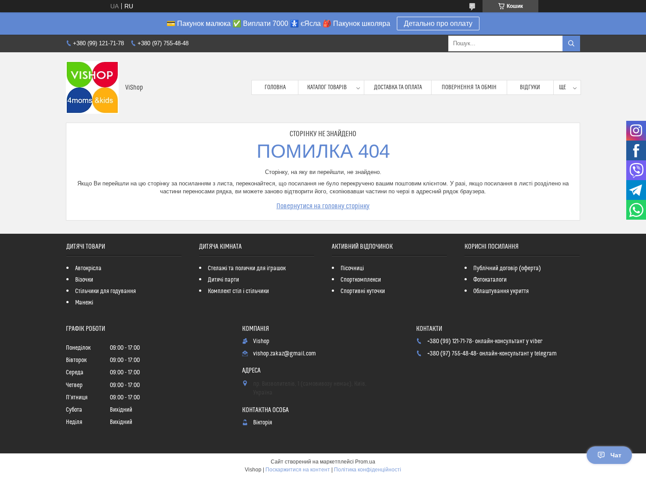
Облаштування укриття (501, 291)
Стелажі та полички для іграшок (247, 268)
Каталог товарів (327, 87)
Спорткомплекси (361, 279)
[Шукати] (571, 43)
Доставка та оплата (398, 87)
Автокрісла (88, 268)
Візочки (84, 279)
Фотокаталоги (490, 279)
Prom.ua (365, 462)
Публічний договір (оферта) (507, 268)
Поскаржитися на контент (297, 470)
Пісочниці (352, 268)
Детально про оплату (438, 23)
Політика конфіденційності (367, 470)
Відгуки (530, 87)
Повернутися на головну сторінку (323, 206)
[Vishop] (92, 87)
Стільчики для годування (105, 291)
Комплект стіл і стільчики (238, 291)
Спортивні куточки (363, 291)
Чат (615, 455)
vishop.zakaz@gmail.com (284, 353)
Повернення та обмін (469, 87)
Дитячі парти (223, 279)
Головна (275, 87)
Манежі (84, 302)
